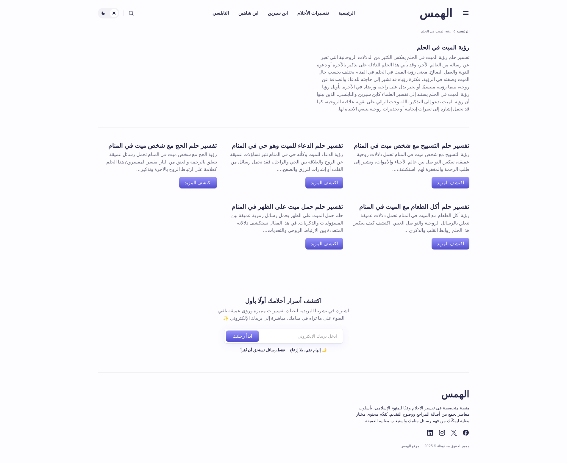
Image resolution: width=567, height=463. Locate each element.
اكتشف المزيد (450, 182)
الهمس (436, 13)
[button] (465, 13)
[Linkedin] (430, 433)
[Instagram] (442, 433)
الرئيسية (463, 31)
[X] (454, 433)
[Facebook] (466, 433)
